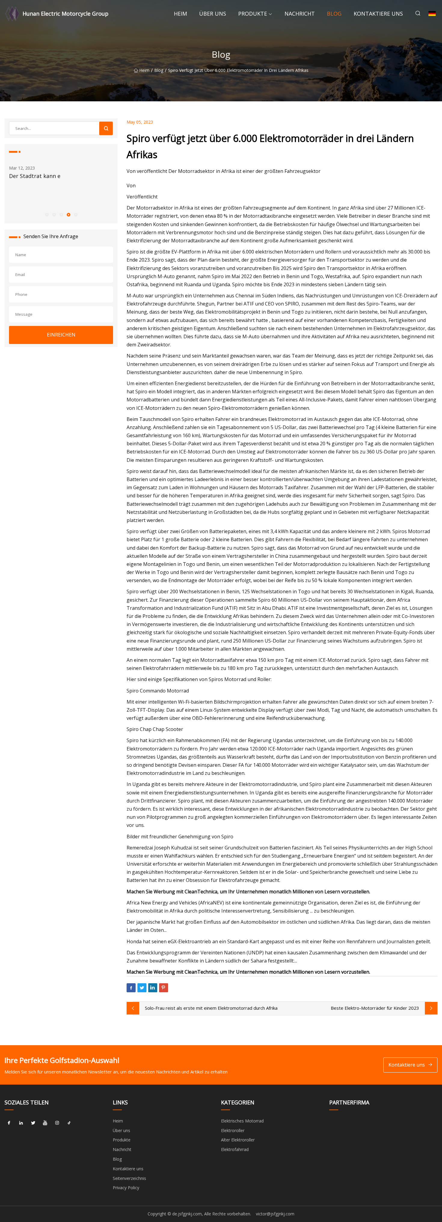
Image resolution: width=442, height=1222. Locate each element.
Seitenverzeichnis (129, 1178)
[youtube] (45, 1123)
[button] (46, 214)
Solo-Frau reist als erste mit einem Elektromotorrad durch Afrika (211, 1008)
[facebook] (9, 1123)
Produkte (252, 13)
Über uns (212, 13)
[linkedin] (21, 1123)
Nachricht (299, 13)
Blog (334, 13)
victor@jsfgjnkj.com (275, 1214)
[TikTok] (69, 1123)
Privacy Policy (126, 1187)
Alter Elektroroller (238, 1140)
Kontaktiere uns (378, 13)
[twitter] (33, 1123)
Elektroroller (232, 1130)
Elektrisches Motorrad (242, 1121)
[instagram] (57, 1123)
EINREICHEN (61, 334)
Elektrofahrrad (235, 1149)
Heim (180, 13)
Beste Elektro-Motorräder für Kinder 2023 (375, 1008)
